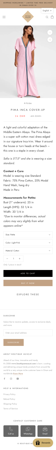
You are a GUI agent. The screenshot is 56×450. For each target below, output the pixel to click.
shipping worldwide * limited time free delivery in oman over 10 (28, 4)
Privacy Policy (9, 394)
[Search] (47, 17)
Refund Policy (9, 399)
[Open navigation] (4, 17)
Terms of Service (10, 408)
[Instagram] (11, 378)
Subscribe (14, 342)
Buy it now (28, 283)
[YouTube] (18, 378)
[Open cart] (52, 16)
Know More (18, 373)
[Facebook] (4, 378)
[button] (47, 10)
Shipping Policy (10, 403)
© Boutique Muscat (28, 443)
